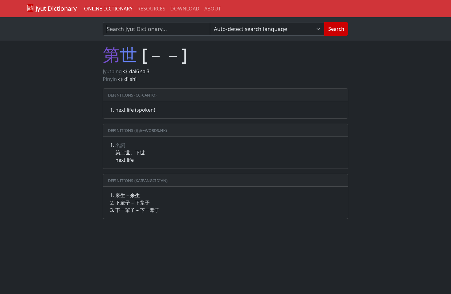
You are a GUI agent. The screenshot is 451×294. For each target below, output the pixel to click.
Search (336, 29)
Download (184, 8)
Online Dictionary (108, 8)
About (212, 8)
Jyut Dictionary (55, 8)
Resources (151, 8)
